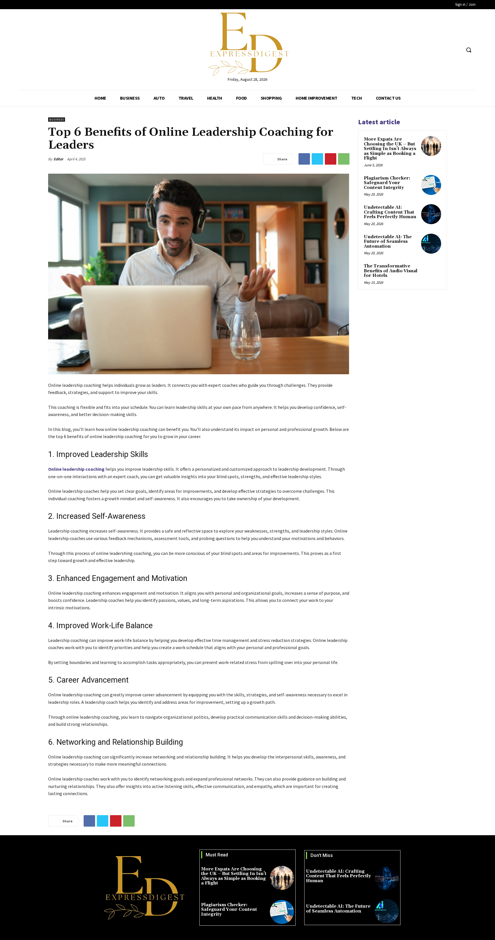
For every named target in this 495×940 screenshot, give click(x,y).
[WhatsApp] (343, 159)
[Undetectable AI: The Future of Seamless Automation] (431, 244)
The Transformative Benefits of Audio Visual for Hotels (390, 270)
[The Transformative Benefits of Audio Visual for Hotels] (431, 273)
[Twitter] (446, 50)
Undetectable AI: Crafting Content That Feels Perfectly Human (390, 212)
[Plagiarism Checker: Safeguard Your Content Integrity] (431, 185)
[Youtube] (456, 50)
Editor (58, 159)
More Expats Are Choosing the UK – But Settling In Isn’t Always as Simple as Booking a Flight (390, 149)
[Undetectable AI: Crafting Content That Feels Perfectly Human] (431, 214)
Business (56, 119)
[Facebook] (435, 50)
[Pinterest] (330, 159)
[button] (469, 50)
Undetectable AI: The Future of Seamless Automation (388, 241)
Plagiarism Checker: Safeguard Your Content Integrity (387, 183)
